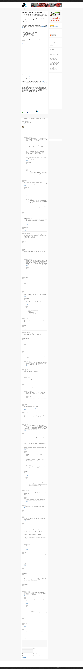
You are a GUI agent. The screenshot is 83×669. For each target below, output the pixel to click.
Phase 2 (25, 83)
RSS (56, 667)
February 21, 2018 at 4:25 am (27, 369)
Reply (25, 123)
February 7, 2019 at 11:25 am (27, 523)
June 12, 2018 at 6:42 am (26, 517)
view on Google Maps (41, 72)
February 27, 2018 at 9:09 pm (27, 424)
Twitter (58, 667)
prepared (30, 18)
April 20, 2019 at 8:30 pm (26, 568)
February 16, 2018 (37, 78)
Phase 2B (42, 26)
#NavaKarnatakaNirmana (35, 76)
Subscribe (51, 45)
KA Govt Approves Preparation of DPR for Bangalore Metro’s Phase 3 (34, 12)
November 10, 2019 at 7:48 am (27, 591)
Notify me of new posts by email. (36, 655)
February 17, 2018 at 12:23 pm (27, 250)
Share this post (24, 112)
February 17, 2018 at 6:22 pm (27, 291)
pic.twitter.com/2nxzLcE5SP (43, 76)
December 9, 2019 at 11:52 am (27, 618)
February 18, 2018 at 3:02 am (27, 318)
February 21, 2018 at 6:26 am (27, 384)
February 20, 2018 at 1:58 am (27, 351)
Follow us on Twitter (57, 1)
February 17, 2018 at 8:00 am (27, 212)
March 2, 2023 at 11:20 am (26, 629)
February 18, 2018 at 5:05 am (27, 332)
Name (34, 648)
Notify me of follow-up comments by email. (37, 653)
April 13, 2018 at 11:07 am (26, 505)
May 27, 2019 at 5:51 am (26, 574)
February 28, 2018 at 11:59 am (27, 433)
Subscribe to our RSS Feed (56, 1)
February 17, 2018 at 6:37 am (27, 181)
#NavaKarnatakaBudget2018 (28, 76)
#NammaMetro (28, 74)
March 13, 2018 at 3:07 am (26, 490)
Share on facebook (30, 112)
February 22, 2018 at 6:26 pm (27, 412)
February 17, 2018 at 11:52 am (27, 233)
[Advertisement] (34, 102)
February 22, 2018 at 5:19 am (27, 405)
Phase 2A (43, 81)
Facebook (57, 667)
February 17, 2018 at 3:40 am (27, 121)
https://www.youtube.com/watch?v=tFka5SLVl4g (30, 408)
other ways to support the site (55, 26)
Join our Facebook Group (58, 1)
